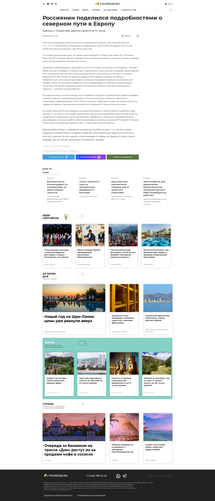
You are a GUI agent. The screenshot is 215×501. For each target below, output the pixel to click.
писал (112, 129)
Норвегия (73, 150)
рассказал (48, 46)
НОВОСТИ (64, 10)
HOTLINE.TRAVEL (110, 10)
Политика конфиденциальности (58, 495)
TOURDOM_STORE (128, 10)
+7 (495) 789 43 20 (96, 475)
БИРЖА (85, 10)
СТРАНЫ (75, 10)
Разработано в (159, 476)
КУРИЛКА (96, 10)
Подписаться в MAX (89, 157)
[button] (78, 216)
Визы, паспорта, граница (55, 150)
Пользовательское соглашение (91, 495)
